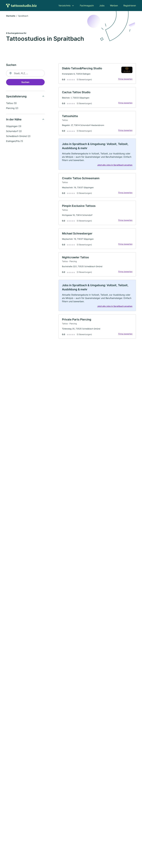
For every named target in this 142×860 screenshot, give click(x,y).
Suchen (25, 82)
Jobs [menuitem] (101, 5)
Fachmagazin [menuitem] (87, 5)
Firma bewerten (125, 79)
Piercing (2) (12, 108)
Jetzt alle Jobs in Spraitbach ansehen (114, 165)
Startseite (10, 16)
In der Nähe (13, 119)
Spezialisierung (16, 96)
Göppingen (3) (13, 126)
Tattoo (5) (11, 103)
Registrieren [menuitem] (129, 5)
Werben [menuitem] (114, 5)
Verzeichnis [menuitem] (64, 5)
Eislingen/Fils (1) (14, 141)
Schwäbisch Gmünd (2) (18, 136)
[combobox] (25, 73)
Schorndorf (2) (14, 131)
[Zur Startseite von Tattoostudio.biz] (21, 5)
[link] (97, 73)
